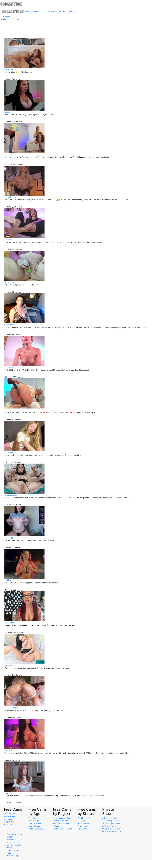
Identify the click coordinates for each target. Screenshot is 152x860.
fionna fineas (9, 325)
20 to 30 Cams (34, 823)
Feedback (11, 839)
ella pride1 (8, 154)
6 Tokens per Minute (111, 818)
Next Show (5, 16)
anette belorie (10, 197)
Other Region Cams (61, 821)
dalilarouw (8, 452)
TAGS (58, 11)
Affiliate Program (14, 855)
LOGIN (63, 11)
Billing (9, 847)
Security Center (13, 842)
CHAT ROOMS (30, 11)
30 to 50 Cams (34, 826)
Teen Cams (33, 818)
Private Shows (84, 823)
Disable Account (13, 850)
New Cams (82, 829)
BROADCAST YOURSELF (46, 11)
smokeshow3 (10, 282)
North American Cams (62, 818)
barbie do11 (9, 580)
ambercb (8, 239)
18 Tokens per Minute (111, 823)
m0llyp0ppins (10, 537)
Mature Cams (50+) (36, 829)
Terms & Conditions (15, 834)
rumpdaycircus (10, 495)
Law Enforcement (14, 845)
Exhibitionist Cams (85, 818)
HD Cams (82, 821)
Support (10, 837)
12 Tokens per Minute (111, 821)
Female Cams (9, 816)
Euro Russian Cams (61, 823)
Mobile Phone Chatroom (11, 19)
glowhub (8, 793)
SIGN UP (70, 11)
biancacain (8, 750)
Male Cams (8, 819)
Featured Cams (10, 814)
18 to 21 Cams (34, 821)
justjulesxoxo (9, 623)
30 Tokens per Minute (111, 826)
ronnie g (7, 112)
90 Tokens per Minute (111, 831)
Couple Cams (9, 822)
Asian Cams (58, 826)
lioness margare (11, 708)
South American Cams (62, 829)
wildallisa (8, 665)
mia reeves (9, 367)
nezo (6, 410)
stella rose (8, 69)
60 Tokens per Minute (111, 829)
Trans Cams (9, 824)
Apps (9, 853)
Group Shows (83, 826)
